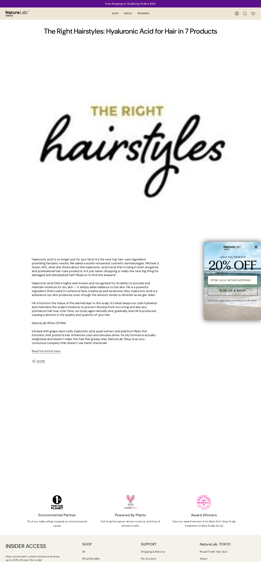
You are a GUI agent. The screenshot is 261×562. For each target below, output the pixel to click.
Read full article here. (46, 351)
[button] (115, 13)
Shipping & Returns (153, 551)
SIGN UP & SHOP (232, 291)
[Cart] (253, 13)
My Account (148, 558)
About (203, 558)
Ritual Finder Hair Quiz (213, 551)
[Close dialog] (256, 247)
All (83, 551)
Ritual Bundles (91, 558)
